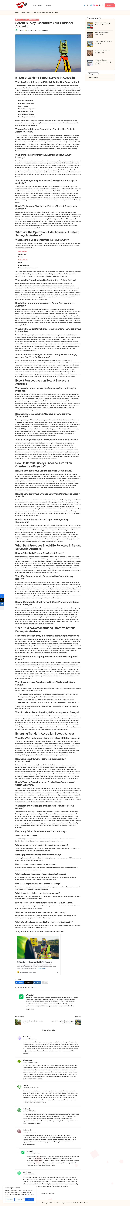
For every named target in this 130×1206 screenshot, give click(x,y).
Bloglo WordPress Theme (80, 1203)
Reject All (19, 1199)
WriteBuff (30, 995)
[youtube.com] (97, 5)
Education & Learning (21, 19)
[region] (19, 1194)
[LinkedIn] (2, 604)
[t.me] (91, 5)
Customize (10, 1199)
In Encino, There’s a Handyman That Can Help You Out (103, 62)
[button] (110, 5)
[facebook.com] (85, 5)
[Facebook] (2, 596)
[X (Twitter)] (2, 600)
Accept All (29, 1199)
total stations (22, 251)
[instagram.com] (94, 5)
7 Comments (44, 30)
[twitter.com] (88, 5)
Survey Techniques (34, 19)
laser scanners (22, 260)
